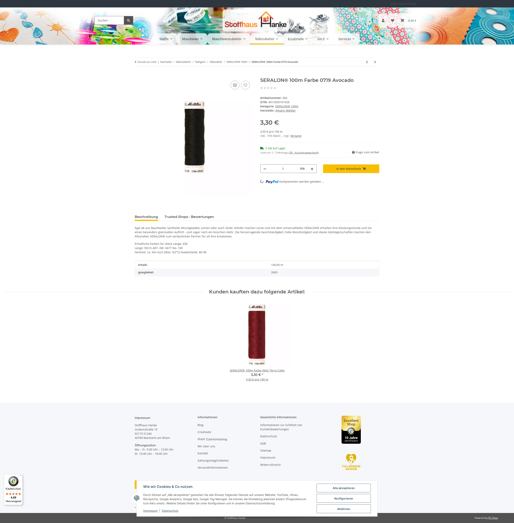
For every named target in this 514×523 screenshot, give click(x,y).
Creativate (204, 432)
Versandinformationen (213, 467)
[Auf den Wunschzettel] (245, 85)
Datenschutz (170, 510)
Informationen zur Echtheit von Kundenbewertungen (281, 427)
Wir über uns (206, 446)
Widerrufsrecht (270, 465)
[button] (383, 20)
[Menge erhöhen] (312, 169)
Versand (295, 136)
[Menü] (20, 476)
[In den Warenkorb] (138, 75)
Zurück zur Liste (147, 62)
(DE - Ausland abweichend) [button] (304, 152)
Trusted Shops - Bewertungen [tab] (189, 217)
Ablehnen (343, 509)
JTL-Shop (493, 518)
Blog (200, 425)
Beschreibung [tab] (146, 217)
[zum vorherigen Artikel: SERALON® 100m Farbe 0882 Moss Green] (367, 62)
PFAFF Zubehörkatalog (212, 439)
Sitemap (265, 450)
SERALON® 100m (286, 106)
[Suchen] (128, 20)
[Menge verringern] (264, 169)
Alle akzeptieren (344, 488)
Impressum (150, 510)
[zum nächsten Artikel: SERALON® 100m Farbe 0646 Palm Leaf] (375, 62)
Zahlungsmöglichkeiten (213, 460)
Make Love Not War (403, 4)
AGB (263, 443)
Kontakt (203, 453)
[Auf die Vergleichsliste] (234, 85)
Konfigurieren (343, 498)
